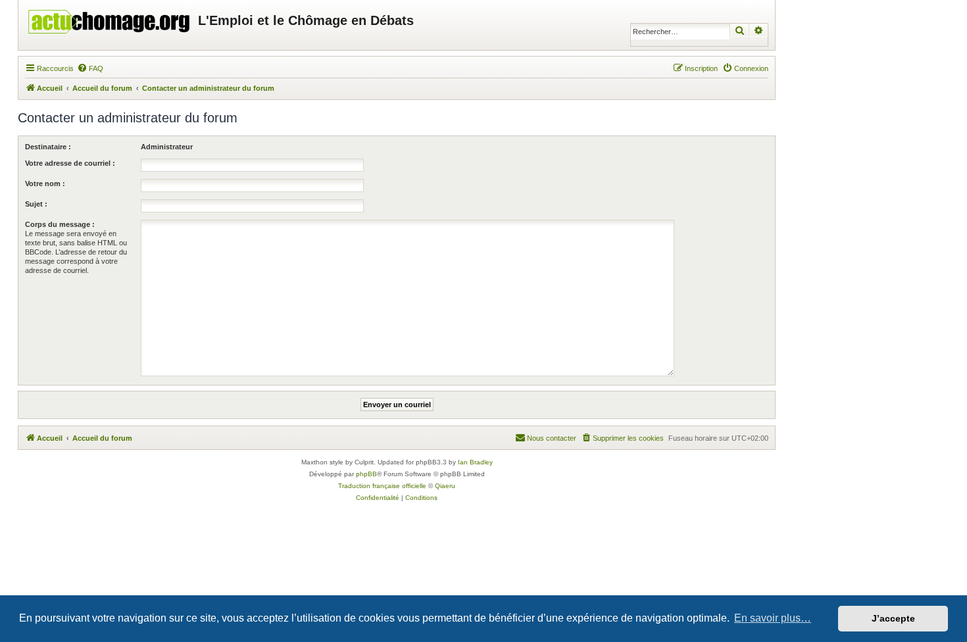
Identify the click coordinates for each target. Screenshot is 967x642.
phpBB (366, 474)
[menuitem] (90, 68)
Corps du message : (60, 224)
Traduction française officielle (382, 485)
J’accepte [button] (893, 618)
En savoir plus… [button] (772, 618)
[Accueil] (110, 18)
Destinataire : (48, 147)
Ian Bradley (475, 462)
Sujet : (36, 204)
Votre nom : (45, 183)
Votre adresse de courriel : (70, 163)
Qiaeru (445, 485)
